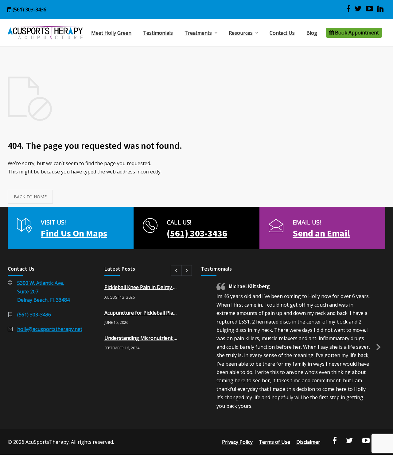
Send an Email (321, 233)
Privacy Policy (237, 442)
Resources (241, 33)
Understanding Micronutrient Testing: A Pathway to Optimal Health (141, 338)
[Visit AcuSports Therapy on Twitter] (358, 9)
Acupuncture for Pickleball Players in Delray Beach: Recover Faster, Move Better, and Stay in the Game (141, 312)
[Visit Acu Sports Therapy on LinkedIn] (380, 9)
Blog (311, 33)
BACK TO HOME (30, 197)
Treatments (198, 33)
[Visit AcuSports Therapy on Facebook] (348, 9)
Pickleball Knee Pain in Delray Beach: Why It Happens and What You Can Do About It (141, 287)
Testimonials (158, 33)
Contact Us (282, 33)
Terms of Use (274, 442)
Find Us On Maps (74, 233)
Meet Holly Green (111, 33)
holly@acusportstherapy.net (49, 329)
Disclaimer (308, 442)
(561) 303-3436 (29, 9)
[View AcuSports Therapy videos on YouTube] (369, 9)
